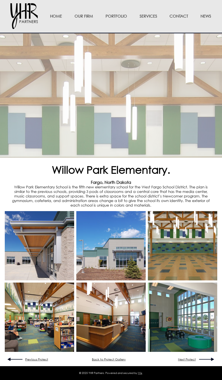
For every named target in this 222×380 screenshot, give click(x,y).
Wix (140, 373)
